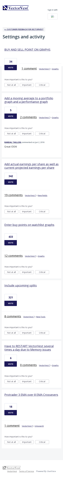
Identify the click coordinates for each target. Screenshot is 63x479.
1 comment (29, 68)
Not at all (12, 85)
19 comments (13, 195)
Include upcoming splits (20, 285)
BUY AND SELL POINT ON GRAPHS (27, 50)
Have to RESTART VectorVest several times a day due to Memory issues (29, 348)
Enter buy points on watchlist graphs (29, 225)
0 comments (28, 365)
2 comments (28, 117)
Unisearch (39, 426)
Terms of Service (26, 471)
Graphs (55, 69)
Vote (10, 67)
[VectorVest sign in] (53, 16)
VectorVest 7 (44, 69)
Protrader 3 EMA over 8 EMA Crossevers (31, 395)
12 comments (13, 256)
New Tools (40, 316)
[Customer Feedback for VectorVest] (16, 7)
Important (28, 85)
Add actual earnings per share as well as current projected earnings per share (31, 166)
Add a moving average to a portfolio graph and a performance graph (28, 100)
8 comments (12, 316)
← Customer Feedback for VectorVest (24, 29)
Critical (44, 85)
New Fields (42, 195)
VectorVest (12, 471)
